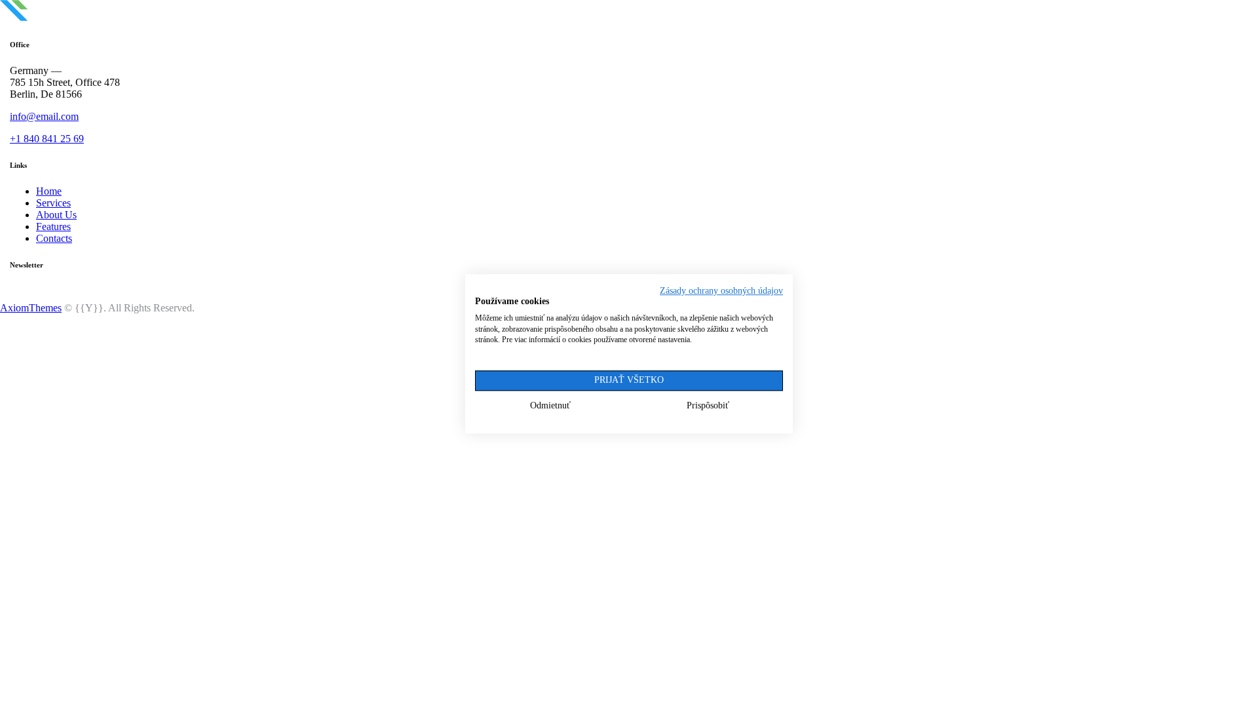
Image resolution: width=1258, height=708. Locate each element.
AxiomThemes (31, 307)
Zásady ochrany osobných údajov (721, 291)
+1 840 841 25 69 (47, 138)
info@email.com (44, 116)
